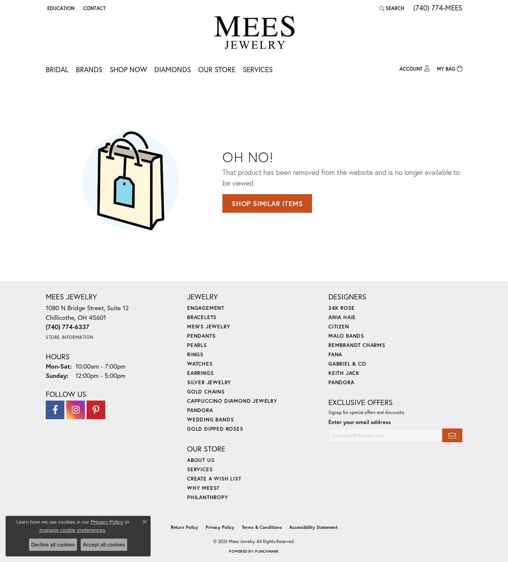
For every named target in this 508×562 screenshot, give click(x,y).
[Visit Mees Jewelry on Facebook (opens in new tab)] (55, 410)
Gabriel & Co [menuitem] (347, 363)
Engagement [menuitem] (205, 307)
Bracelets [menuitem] (201, 317)
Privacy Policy (220, 527)
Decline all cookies (53, 544)
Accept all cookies (104, 544)
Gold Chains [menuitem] (206, 391)
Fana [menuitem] (335, 354)
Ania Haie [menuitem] (342, 317)
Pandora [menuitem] (200, 410)
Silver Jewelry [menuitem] (209, 382)
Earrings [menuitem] (200, 372)
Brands (89, 69)
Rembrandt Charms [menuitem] (356, 345)
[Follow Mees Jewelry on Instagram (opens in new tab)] (75, 410)
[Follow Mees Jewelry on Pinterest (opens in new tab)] (96, 410)
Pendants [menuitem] (201, 335)
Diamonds (172, 69)
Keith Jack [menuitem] (344, 372)
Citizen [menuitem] (338, 326)
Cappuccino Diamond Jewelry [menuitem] (232, 400)
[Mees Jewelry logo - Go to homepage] (254, 34)
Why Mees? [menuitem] (203, 487)
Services (258, 69)
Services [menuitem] (199, 469)
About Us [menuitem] (200, 459)
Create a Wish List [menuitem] (214, 478)
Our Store (216, 69)
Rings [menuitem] (195, 354)
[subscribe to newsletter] (452, 435)
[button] (60, 8)
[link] (94, 8)
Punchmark (267, 551)
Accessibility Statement (313, 527)
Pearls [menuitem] (197, 345)
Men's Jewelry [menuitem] (208, 326)
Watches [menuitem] (200, 363)
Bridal (57, 69)
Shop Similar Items (267, 203)
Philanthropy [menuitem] (207, 497)
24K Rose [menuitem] (341, 307)
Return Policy (184, 527)
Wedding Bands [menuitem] (210, 419)
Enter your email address (359, 421)
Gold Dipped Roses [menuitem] (215, 428)
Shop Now (128, 69)
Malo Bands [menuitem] (346, 335)
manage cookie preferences (72, 530)
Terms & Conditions (262, 527)
